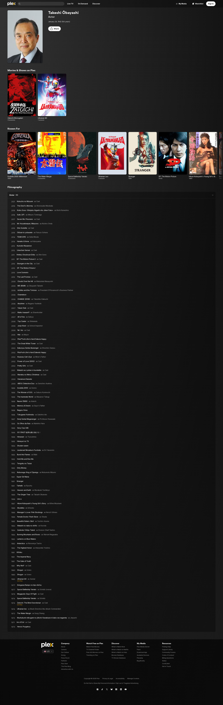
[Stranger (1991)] (142, 155)
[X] (107, 689)
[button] (54, 28)
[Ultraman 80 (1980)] (52, 97)
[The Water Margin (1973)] (52, 155)
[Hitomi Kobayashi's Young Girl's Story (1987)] (203, 155)
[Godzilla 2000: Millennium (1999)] (21, 155)
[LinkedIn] (121, 689)
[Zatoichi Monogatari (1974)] (22, 97)
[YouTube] (125, 689)
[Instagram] (97, 689)
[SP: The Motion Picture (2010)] (173, 155)
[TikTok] (102, 689)
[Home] (11, 3)
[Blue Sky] (111, 689)
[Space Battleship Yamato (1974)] (82, 155)
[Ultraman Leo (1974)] (112, 155)
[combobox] (42, 4)
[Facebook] (116, 689)
